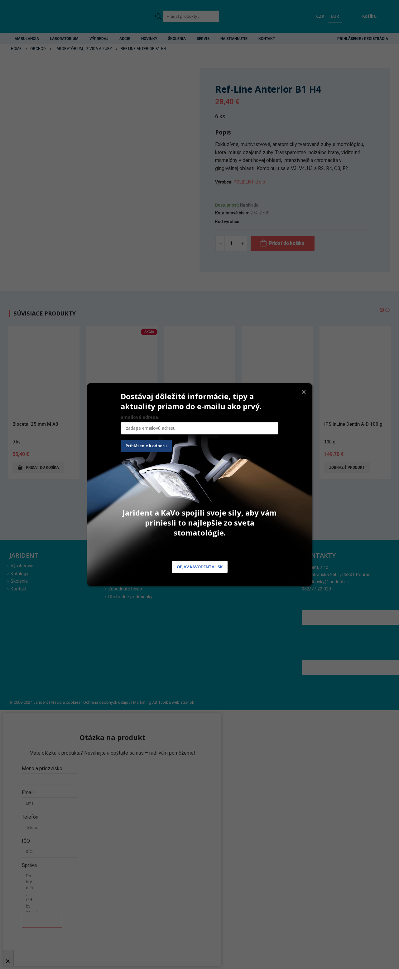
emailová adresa (139, 417)
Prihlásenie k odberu (146, 445)
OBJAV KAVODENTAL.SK (200, 567)
